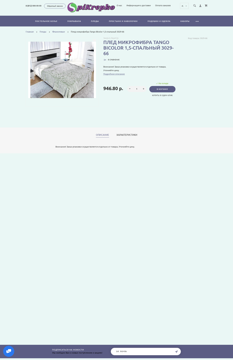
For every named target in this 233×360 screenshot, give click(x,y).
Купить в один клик (162, 95)
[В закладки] (94, 40)
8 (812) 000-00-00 (33, 6)
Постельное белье (46, 21)
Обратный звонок (55, 6)
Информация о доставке (138, 5)
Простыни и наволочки (123, 21)
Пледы (95, 21)
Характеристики (126, 135)
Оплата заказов (163, 5)
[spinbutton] (137, 89)
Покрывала (74, 21)
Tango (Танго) (110, 38)
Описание (102, 135)
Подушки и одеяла (159, 21)
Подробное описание (114, 74)
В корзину (162, 89)
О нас (119, 5)
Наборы (185, 21)
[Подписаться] (176, 351)
